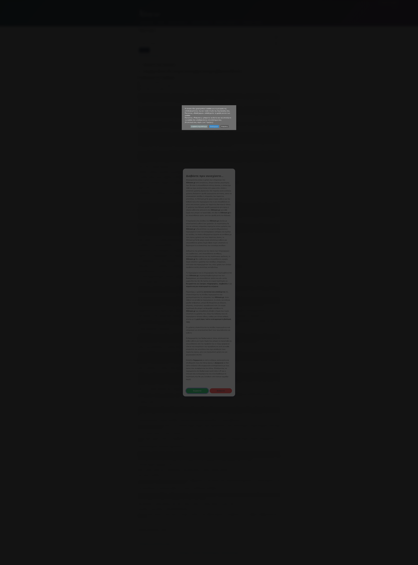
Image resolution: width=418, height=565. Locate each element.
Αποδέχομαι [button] (214, 126)
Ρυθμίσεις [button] (224, 126)
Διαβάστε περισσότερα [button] (199, 126)
